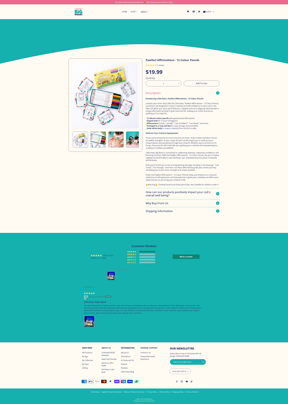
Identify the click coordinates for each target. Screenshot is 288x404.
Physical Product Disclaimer (134, 392)
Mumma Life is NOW (108, 364)
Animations (126, 356)
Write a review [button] (186, 257)
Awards (124, 364)
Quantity (150, 77)
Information (95, 392)
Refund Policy (165, 392)
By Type (85, 364)
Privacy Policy (152, 392)
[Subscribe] (203, 362)
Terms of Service (192, 392)
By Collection (87, 360)
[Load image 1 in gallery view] (80, 140)
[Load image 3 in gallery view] (116, 140)
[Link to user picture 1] (89, 321)
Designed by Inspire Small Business (144, 401)
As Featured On (127, 360)
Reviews (124, 368)
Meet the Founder (109, 359)
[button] (134, 11)
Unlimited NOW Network (108, 354)
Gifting (85, 368)
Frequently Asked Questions (147, 357)
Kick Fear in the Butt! (108, 371)
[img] (89, 293)
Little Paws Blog (127, 372)
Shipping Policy (178, 392)
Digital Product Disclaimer (112, 392)
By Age (85, 356)
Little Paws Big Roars (146, 399)
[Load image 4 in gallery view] (133, 140)
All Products (87, 352)
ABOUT (144, 12)
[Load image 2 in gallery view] (98, 140)
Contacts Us (145, 352)
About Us (125, 352)
